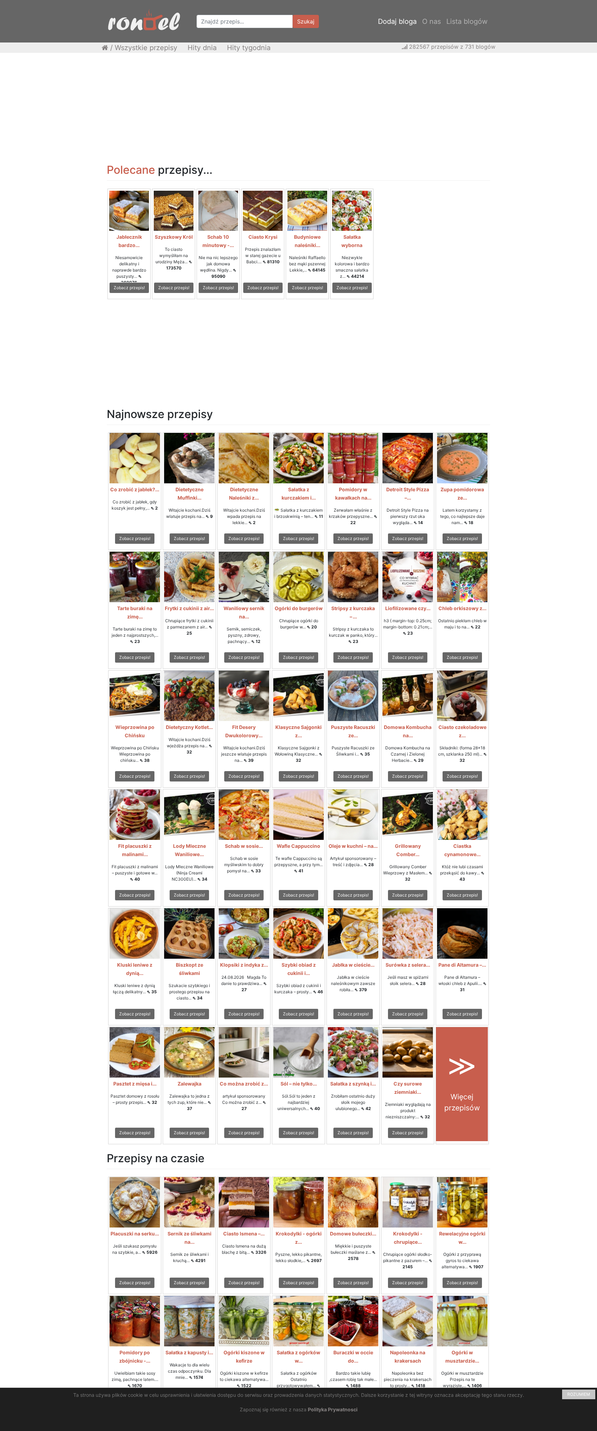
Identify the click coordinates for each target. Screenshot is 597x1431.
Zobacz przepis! (129, 287)
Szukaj (305, 21)
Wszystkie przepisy (146, 48)
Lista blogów (466, 21)
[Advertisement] (298, 108)
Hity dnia (202, 48)
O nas (431, 21)
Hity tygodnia (249, 48)
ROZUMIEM (578, 1394)
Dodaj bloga (397, 21)
